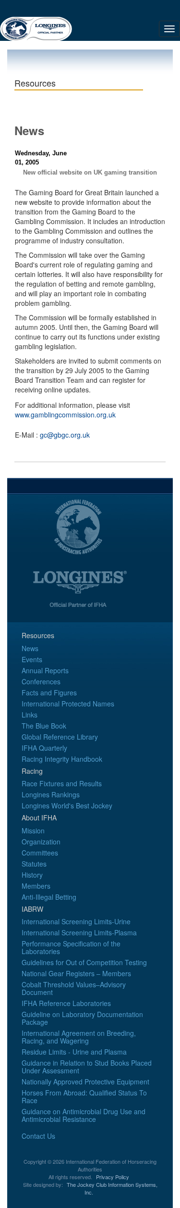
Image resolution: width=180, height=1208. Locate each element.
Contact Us (38, 1136)
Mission (33, 830)
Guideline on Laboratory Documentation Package (82, 1018)
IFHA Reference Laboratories (66, 1003)
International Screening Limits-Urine (76, 921)
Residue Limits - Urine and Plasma (74, 1052)
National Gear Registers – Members (76, 973)
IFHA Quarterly (44, 748)
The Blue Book (44, 725)
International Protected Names (68, 703)
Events (32, 659)
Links (29, 714)
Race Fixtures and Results (62, 783)
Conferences (41, 681)
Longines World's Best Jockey (67, 805)
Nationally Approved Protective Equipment (85, 1081)
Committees (40, 852)
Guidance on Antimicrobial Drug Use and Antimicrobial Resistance (83, 1115)
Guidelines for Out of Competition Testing (84, 962)
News (30, 648)
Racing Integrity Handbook (62, 759)
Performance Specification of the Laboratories (71, 947)
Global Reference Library (60, 737)
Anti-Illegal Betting (49, 897)
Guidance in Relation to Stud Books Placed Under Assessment (87, 1066)
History (32, 875)
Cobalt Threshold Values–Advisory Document (74, 988)
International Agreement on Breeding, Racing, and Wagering (79, 1036)
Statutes (34, 863)
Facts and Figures (49, 692)
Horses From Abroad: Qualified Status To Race (84, 1096)
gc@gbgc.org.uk (65, 435)
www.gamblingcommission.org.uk (65, 414)
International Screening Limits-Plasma (79, 932)
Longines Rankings (51, 794)
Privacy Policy (112, 1177)
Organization (41, 841)
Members (36, 886)
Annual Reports (45, 670)
